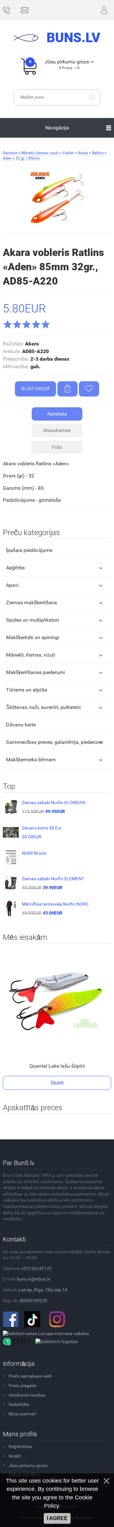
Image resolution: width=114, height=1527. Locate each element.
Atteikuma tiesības (27, 1395)
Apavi (12, 585)
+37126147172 (36, 1268)
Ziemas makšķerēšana (31, 603)
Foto (57, 447)
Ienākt (15, 1455)
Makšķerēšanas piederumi (35, 672)
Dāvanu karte (21, 725)
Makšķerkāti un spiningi (32, 637)
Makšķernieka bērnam (31, 760)
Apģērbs (15, 568)
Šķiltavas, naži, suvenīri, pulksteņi (43, 707)
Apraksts (57, 414)
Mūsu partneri (22, 1413)
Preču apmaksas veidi (30, 1376)
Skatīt (57, 1083)
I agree (57, 1518)
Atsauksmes (57, 430)
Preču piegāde (22, 1385)
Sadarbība (19, 1404)
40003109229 (33, 1300)
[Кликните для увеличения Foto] (57, 199)
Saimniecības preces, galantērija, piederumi (54, 742)
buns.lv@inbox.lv (33, 1278)
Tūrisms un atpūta (26, 690)
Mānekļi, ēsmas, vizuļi (30, 655)
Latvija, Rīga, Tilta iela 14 (43, 1289)
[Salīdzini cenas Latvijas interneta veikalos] (46, 1333)
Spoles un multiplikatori (32, 620)
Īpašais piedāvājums (29, 550)
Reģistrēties (20, 1446)
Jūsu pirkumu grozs (28, 1465)
